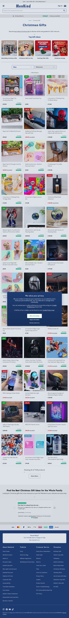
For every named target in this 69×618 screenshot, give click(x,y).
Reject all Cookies (34, 319)
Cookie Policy (47, 310)
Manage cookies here (34, 322)
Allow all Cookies (34, 316)
